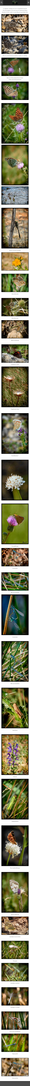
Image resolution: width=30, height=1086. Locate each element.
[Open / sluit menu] (28, 2)
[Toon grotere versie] (15, 23)
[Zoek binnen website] (1, 2)
